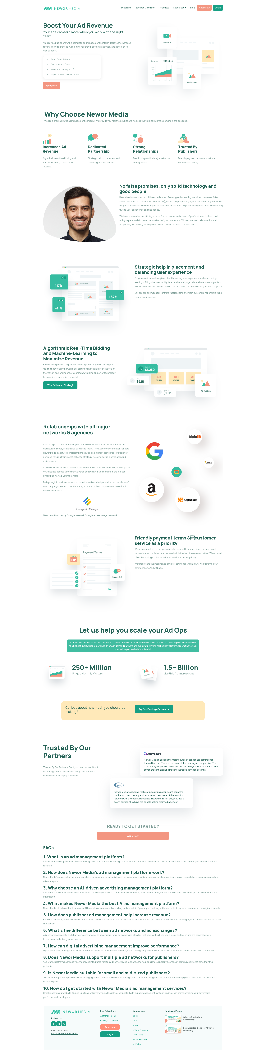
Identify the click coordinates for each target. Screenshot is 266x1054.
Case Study (138, 1034)
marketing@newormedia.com (64, 1033)
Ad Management (108, 1015)
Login (218, 7)
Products (164, 7)
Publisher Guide (140, 1039)
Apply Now (204, 7)
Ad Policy (137, 1044)
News (135, 1025)
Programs (126, 7)
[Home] (61, 8)
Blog (192, 7)
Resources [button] (179, 7)
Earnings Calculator (145, 7)
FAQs (135, 1020)
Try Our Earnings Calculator (154, 709)
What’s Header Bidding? (60, 385)
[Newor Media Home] (70, 1012)
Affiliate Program (140, 1030)
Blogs (135, 1015)
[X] (64, 1023)
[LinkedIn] (58, 1023)
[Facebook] (53, 1023)
